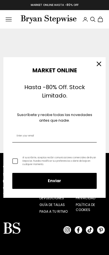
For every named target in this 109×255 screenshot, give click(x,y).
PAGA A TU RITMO (53, 211)
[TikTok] (90, 230)
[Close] (99, 64)
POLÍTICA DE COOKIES (85, 207)
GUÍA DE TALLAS (52, 204)
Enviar (54, 181)
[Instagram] (67, 230)
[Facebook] (78, 230)
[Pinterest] (101, 230)
